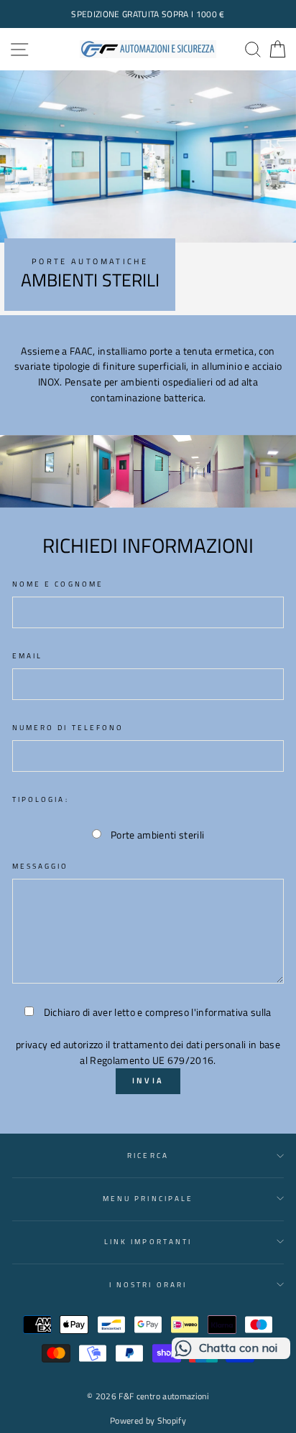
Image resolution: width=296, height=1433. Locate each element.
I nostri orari (148, 1284)
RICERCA (147, 1155)
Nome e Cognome (57, 583)
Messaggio (40, 866)
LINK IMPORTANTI (148, 1241)
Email (27, 655)
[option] (148, 14)
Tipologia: (40, 799)
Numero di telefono (68, 727)
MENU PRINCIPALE (148, 1198)
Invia (148, 1080)
